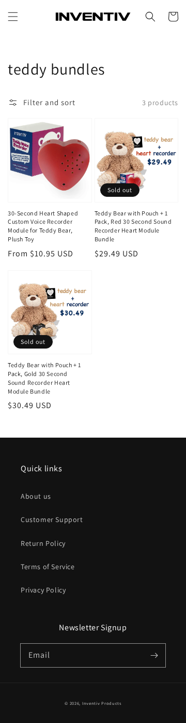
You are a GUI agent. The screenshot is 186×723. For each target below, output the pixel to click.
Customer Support (52, 519)
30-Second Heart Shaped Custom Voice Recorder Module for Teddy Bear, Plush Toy (43, 226)
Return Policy (43, 543)
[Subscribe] (154, 655)
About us (36, 496)
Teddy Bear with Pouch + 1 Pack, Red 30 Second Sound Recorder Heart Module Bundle (133, 226)
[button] (13, 16)
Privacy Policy (43, 590)
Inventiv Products (101, 703)
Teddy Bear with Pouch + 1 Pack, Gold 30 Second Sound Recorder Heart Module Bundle (44, 378)
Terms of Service (48, 566)
